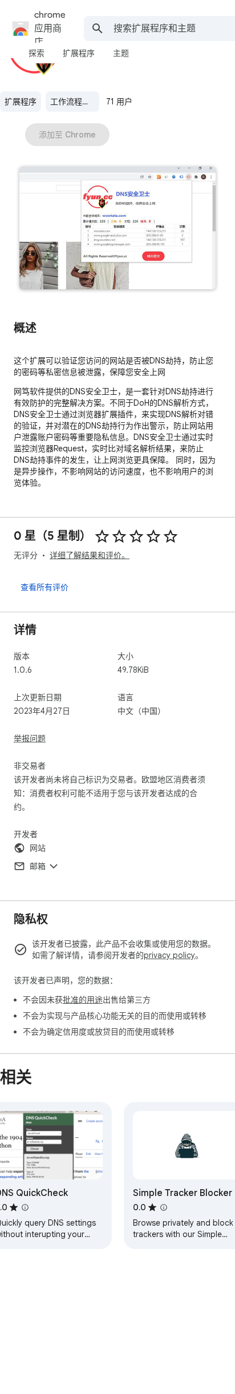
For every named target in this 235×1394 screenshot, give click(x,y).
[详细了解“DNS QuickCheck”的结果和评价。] (25, 1207)
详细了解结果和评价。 (89, 555)
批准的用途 (83, 1000)
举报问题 (30, 738)
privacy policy (169, 955)
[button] (117, 229)
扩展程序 (21, 101)
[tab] (36, 53)
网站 (38, 848)
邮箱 (38, 866)
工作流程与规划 (74, 101)
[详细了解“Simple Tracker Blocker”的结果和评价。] (163, 1207)
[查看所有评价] (44, 586)
